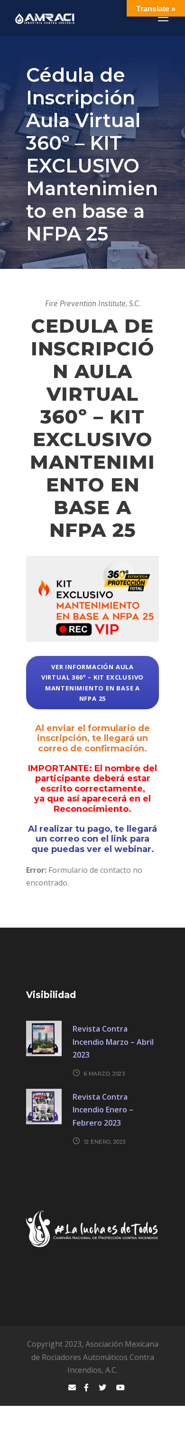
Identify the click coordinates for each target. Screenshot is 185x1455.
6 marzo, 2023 (104, 1073)
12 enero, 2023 (105, 1141)
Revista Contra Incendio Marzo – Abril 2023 (113, 1041)
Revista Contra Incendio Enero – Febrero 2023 (103, 1110)
